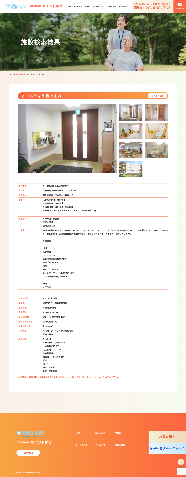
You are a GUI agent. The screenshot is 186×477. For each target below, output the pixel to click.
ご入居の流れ (111, 6)
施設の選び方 (98, 6)
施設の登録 (123, 6)
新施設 (87, 6)
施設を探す (78, 6)
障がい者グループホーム (167, 448)
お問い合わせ (179, 9)
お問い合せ (28, 452)
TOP (69, 6)
